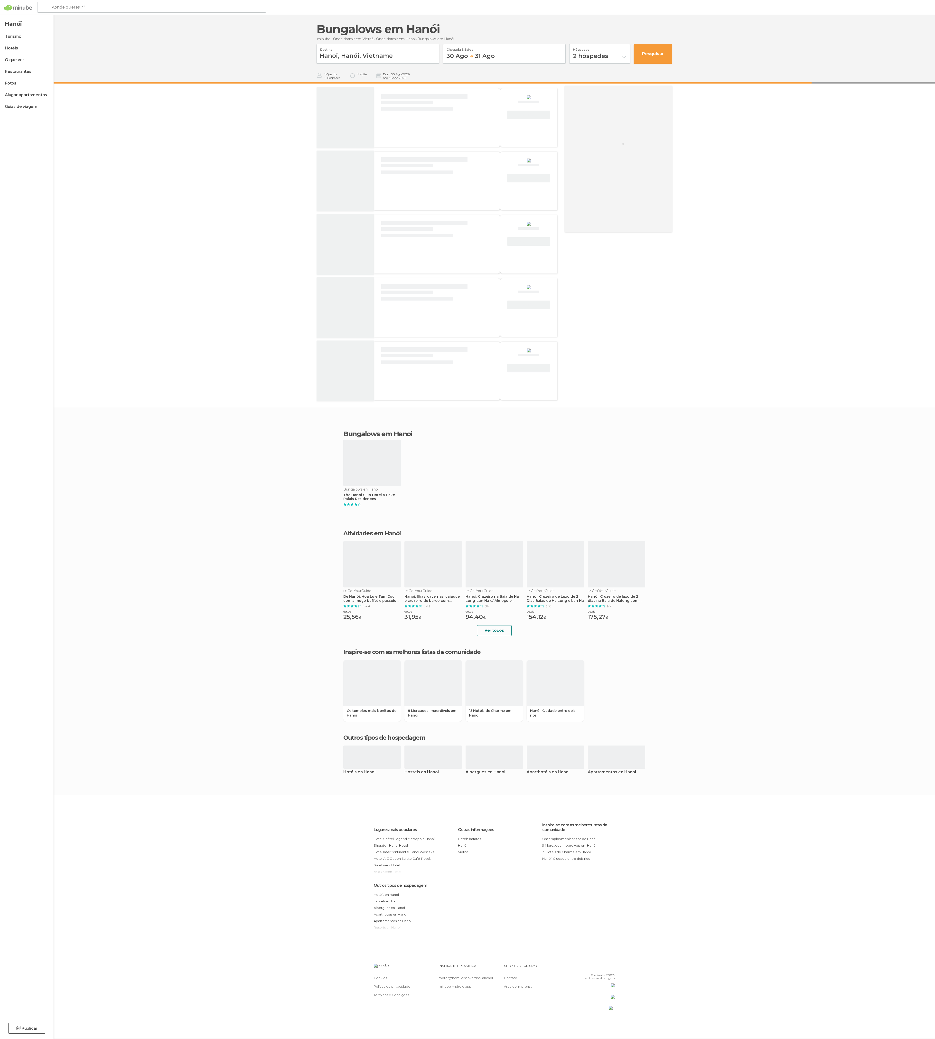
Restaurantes (18, 71)
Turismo (13, 36)
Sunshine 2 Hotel (387, 865)
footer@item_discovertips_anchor (466, 978)
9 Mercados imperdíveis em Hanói (432, 712)
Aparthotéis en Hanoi (548, 772)
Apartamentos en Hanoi (612, 772)
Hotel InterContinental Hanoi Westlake (404, 852)
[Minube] (18, 7)
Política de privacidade (392, 986)
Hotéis (11, 48)
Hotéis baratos (469, 839)
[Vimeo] (603, 967)
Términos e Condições (391, 995)
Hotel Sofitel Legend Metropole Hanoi (404, 839)
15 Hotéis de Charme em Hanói (490, 712)
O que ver (14, 59)
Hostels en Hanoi (421, 772)
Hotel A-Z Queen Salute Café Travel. (402, 858)
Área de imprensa (518, 986)
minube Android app (455, 986)
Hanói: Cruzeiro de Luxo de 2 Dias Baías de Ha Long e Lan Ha (555, 599)
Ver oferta (528, 115)
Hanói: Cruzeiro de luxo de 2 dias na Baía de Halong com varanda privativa (613, 599)
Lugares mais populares (395, 829)
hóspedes (593, 55)
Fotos (10, 83)
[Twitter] (595, 967)
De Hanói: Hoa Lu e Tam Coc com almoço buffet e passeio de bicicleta (369, 599)
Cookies (380, 978)
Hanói (462, 845)
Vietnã (463, 852)
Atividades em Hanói (372, 533)
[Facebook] (587, 967)
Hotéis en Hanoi (359, 772)
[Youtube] (611, 967)
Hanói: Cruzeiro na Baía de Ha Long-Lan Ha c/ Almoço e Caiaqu (492, 599)
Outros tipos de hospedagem (400, 885)
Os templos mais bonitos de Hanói (371, 712)
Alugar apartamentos (26, 95)
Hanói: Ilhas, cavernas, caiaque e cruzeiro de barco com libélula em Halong (432, 599)
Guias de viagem (21, 106)
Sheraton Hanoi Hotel (391, 845)
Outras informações (476, 829)
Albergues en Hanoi (485, 772)
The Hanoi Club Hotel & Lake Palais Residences (369, 497)
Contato (510, 978)
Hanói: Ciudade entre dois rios (553, 712)
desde (347, 611)
